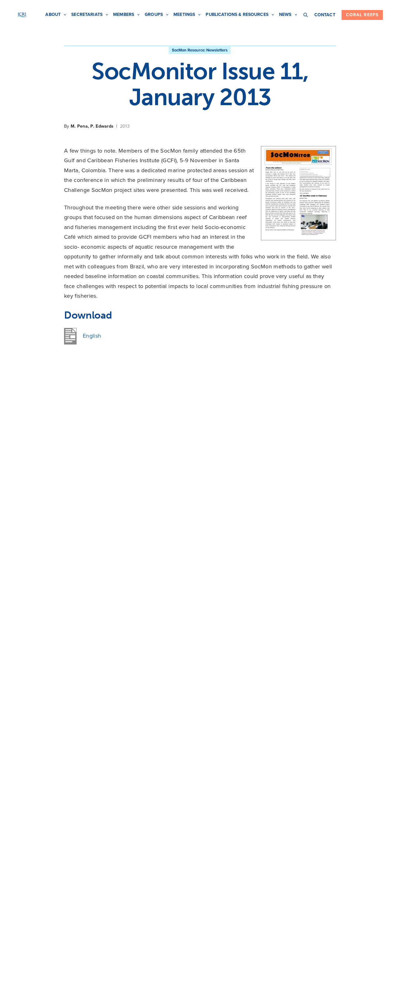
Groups (154, 14)
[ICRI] (22, 15)
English (92, 335)
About (53, 14)
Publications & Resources (237, 14)
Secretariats (86, 14)
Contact (324, 14)
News (285, 14)
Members (123, 14)
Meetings (184, 14)
